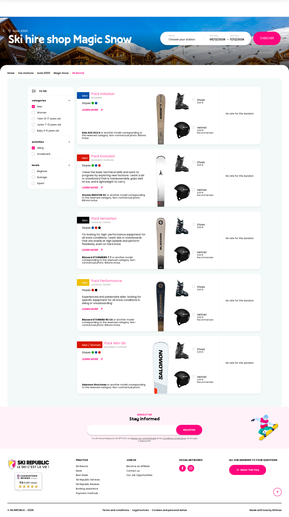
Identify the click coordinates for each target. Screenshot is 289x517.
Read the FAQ (249, 469)
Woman (41, 112)
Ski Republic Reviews (87, 484)
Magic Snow (61, 73)
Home (11, 73)
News (79, 470)
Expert (40, 183)
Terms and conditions (115, 510)
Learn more (90, 110)
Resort (172, 36)
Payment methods (87, 493)
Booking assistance (87, 488)
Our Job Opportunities (139, 475)
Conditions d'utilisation (174, 438)
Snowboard (43, 154)
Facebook (182, 468)
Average (42, 177)
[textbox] (186, 39)
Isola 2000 (43, 73)
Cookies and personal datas (169, 510)
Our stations (26, 73)
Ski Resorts (82, 466)
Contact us (133, 470)
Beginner (42, 171)
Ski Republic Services (88, 479)
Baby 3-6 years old (48, 130)
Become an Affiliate (138, 466)
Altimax (277, 510)
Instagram (190, 468)
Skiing (40, 148)
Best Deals (82, 475)
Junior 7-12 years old (49, 124)
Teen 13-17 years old (49, 118)
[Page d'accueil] (28, 465)
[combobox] (186, 39)
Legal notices (140, 510)
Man (39, 106)
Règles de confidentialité (143, 438)
